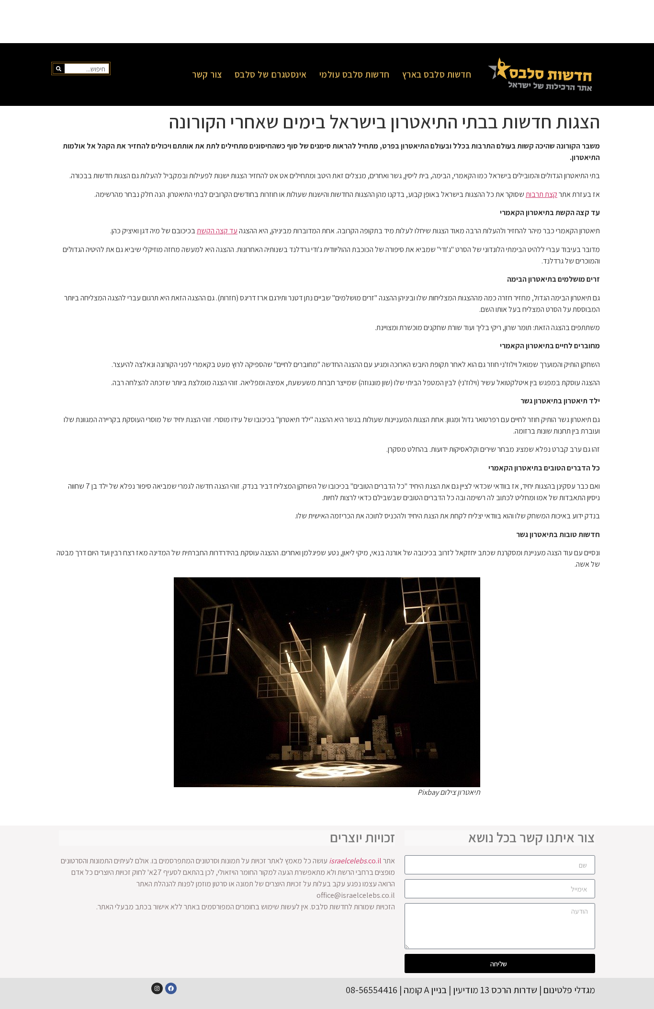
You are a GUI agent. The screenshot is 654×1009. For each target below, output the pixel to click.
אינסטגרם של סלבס (271, 74)
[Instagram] (157, 988)
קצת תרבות (541, 194)
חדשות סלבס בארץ (437, 74)
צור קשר (207, 74)
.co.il (355, 861)
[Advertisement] (327, 21)
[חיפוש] (59, 68)
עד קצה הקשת (217, 231)
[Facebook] (171, 988)
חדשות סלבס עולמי (354, 74)
